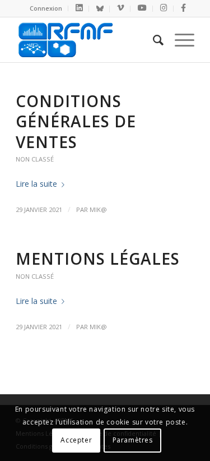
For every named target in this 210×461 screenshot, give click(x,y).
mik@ (98, 209)
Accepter (76, 440)
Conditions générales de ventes (76, 121)
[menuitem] (46, 8)
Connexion (46, 8)
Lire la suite (36, 183)
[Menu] (179, 39)
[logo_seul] (87, 39)
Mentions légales (98, 258)
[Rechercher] (153, 39)
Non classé (35, 159)
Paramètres (133, 440)
